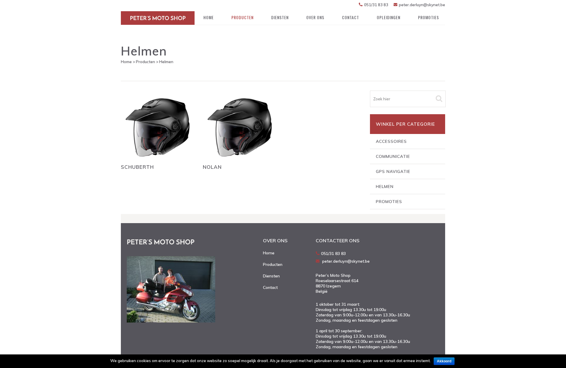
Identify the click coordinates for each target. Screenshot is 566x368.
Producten (145, 61)
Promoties (389, 201)
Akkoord (444, 361)
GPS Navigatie (393, 171)
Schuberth (137, 167)
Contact (270, 287)
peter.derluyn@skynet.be (422, 4)
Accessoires (391, 141)
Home (126, 61)
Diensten (271, 276)
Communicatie (393, 156)
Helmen (385, 186)
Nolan (212, 167)
